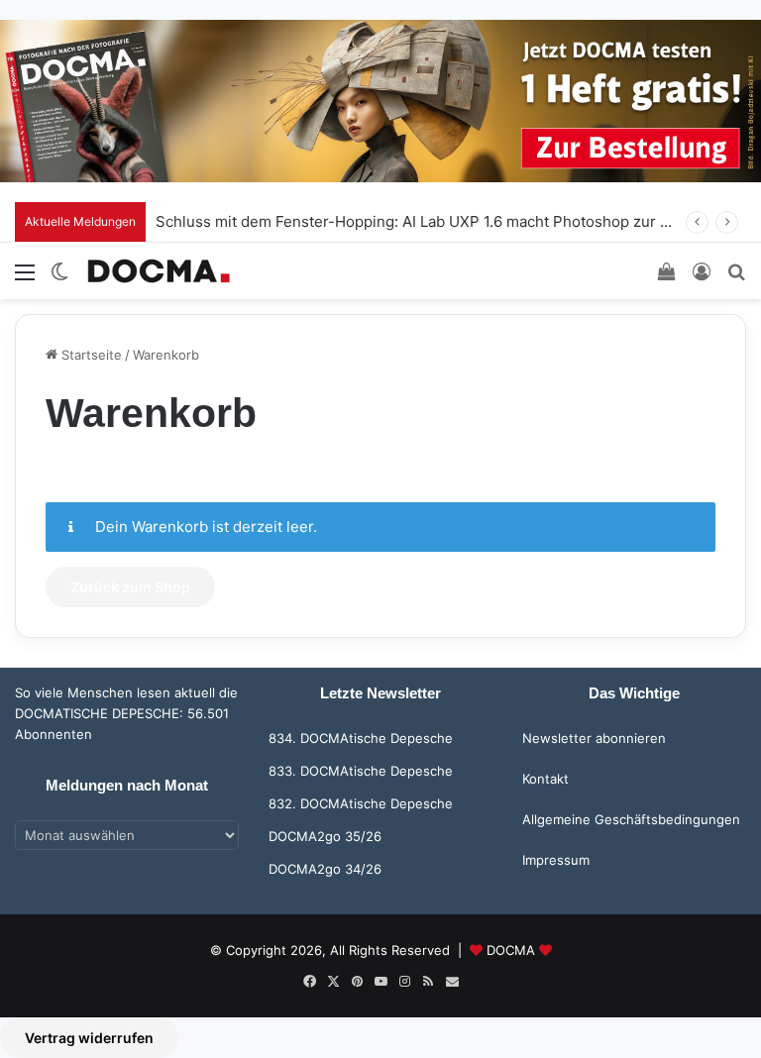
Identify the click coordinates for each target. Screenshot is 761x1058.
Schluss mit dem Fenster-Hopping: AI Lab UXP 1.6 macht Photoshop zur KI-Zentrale (447, 221)
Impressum (556, 860)
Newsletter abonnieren (594, 738)
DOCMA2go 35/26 (325, 836)
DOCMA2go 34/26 (325, 869)
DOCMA (511, 950)
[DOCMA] (158, 271)
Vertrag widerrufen (89, 1037)
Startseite (89, 355)
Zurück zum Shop (130, 587)
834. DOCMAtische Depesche (361, 738)
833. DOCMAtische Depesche (361, 771)
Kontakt (545, 779)
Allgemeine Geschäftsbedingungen (631, 819)
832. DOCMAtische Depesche (361, 803)
